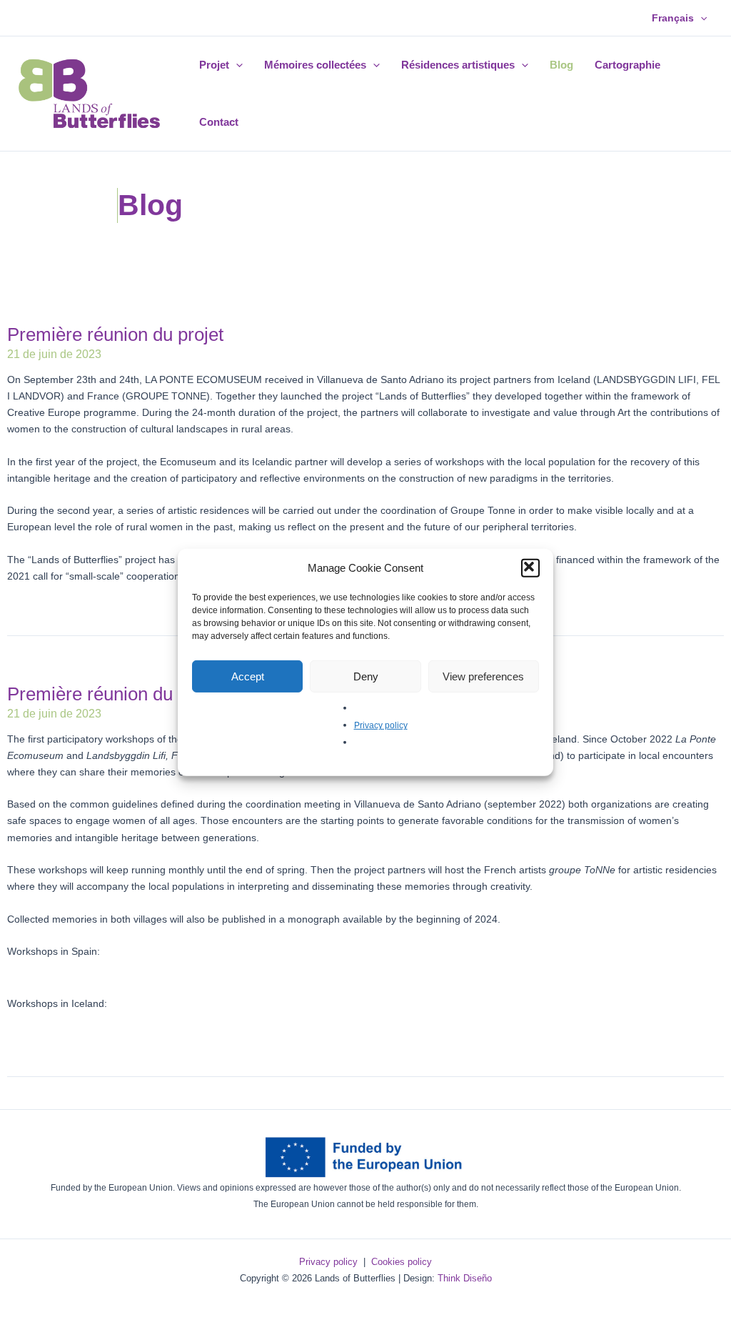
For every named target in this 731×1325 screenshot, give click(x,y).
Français (673, 18)
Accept (247, 676)
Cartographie (627, 65)
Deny (365, 676)
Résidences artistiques (458, 65)
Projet (214, 65)
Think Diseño (465, 1278)
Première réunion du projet (115, 334)
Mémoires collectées (315, 65)
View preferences (483, 676)
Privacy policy (381, 725)
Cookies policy (401, 1261)
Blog (561, 65)
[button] (530, 568)
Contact (218, 122)
